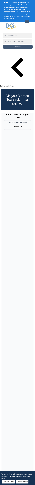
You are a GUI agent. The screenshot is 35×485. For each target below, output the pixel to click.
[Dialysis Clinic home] (9, 26)
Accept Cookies (8, 481)
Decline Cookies (22, 481)
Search (18, 47)
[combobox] (17, 35)
